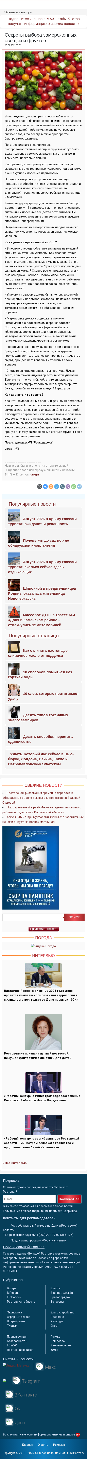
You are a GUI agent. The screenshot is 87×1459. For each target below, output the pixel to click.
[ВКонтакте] (45, 486)
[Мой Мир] (56, 486)
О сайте (43, 1444)
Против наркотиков (20, 1349)
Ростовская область (21, 1301)
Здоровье (57, 1316)
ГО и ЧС (12, 1345)
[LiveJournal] (62, 486)
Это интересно (61, 1345)
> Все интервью (14, 1163)
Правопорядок (60, 1297)
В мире (11, 1288)
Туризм (12, 1325)
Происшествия (17, 1336)
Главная (27, 1444)
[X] (39, 486)
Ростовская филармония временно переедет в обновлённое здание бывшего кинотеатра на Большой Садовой (41, 797)
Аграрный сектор (18, 1316)
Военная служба (62, 1292)
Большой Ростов (71, 1453)
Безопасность (17, 1341)
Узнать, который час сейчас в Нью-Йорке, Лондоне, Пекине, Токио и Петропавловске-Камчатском (41, 759)
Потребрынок (16, 1321)
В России (13, 1292)
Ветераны (57, 1301)
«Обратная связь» (54, 1240)
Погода (55, 1336)
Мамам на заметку (17, 12)
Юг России (14, 1297)
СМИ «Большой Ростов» (24, 1247)
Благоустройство (62, 1312)
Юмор (54, 1349)
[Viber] (68, 486)
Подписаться (69, 1198)
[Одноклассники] (51, 486)
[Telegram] (79, 486)
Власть (55, 1288)
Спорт (55, 1325)
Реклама (59, 1444)
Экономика (14, 1312)
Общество (58, 1341)
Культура (57, 1321)
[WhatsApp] (73, 486)
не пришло (70, 1211)
